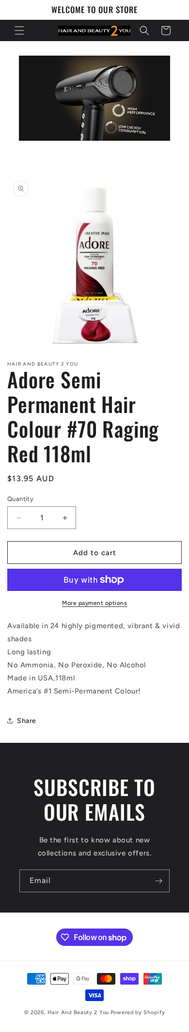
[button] (19, 30)
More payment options (94, 603)
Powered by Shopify (137, 1012)
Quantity (20, 498)
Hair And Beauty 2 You (78, 1012)
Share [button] (26, 721)
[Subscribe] (158, 881)
